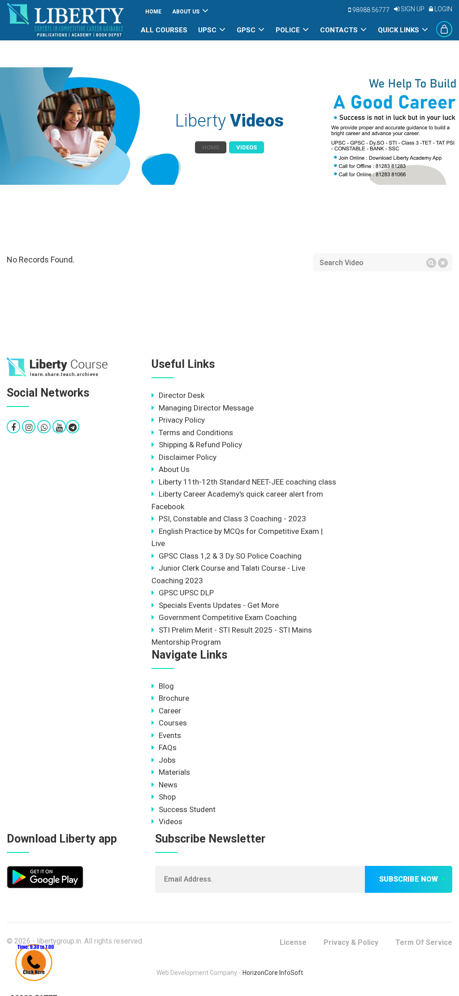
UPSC (207, 30)
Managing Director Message (206, 407)
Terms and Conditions (196, 432)
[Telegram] (73, 427)
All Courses (164, 30)
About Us (185, 12)
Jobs (167, 760)
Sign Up (411, 9)
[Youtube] (59, 427)
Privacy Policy (182, 419)
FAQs (168, 747)
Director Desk (181, 395)
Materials (174, 772)
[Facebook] (13, 427)
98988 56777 (370, 9)
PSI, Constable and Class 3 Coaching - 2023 (232, 518)
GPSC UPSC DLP (186, 592)
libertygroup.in (59, 941)
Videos (170, 821)
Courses (173, 722)
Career (170, 710)
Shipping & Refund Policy (200, 444)
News (168, 784)
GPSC (246, 30)
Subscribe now (408, 879)
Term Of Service (423, 942)
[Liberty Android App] (45, 876)
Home (153, 12)
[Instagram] (29, 427)
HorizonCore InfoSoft (272, 972)
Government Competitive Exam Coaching (228, 617)
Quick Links (398, 30)
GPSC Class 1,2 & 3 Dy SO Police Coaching (230, 555)
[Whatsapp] (44, 427)
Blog (166, 685)
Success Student (187, 809)
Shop (167, 796)
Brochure (174, 698)
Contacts (339, 30)
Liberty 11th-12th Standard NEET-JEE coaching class (247, 481)
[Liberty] (57, 367)
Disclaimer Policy (188, 457)
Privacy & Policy (351, 942)
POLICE (288, 30)
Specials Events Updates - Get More (219, 605)
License (293, 942)
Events (170, 735)
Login (442, 9)
